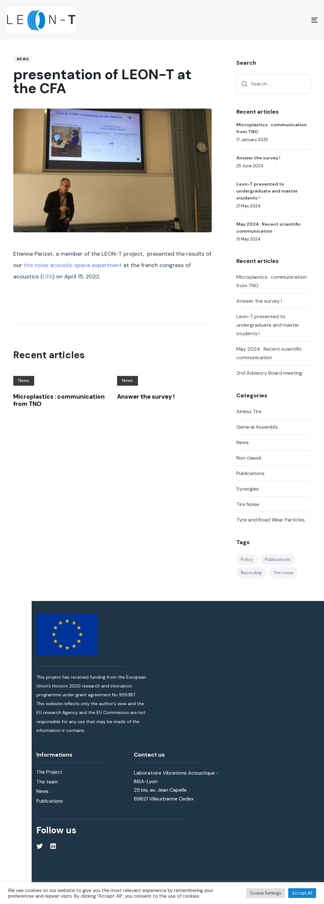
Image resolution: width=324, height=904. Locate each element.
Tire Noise (247, 504)
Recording (251, 572)
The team (47, 782)
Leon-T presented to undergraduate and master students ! (267, 325)
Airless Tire (249, 411)
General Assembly (257, 427)
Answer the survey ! (259, 301)
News (23, 59)
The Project (49, 772)
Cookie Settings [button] (265, 893)
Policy (247, 559)
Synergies (247, 488)
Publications (250, 473)
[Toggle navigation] (266, 20)
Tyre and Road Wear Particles (270, 519)
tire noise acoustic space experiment (73, 265)
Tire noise (283, 572)
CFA (47, 276)
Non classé (248, 458)
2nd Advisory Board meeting (269, 373)
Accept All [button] (302, 893)
